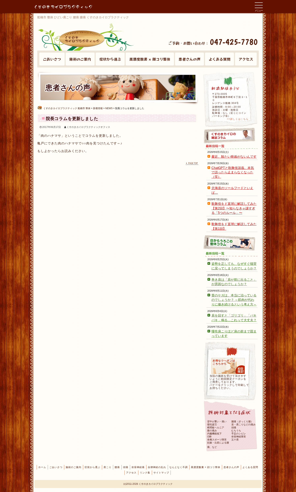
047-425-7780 (234, 41)
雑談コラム (230, 135)
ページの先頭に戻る (192, 163)
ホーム (42, 467)
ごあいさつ (52, 59)
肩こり (107, 467)
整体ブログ (230, 242)
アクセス (246, 59)
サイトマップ (161, 472)
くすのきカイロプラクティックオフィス (88, 127)
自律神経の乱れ (157, 467)
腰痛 (117, 467)
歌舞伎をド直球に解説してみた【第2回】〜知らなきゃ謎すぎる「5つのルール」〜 (234, 208)
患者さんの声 (189, 59)
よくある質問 (219, 59)
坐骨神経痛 (138, 467)
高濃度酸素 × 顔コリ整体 (149, 59)
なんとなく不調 (178, 467)
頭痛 (125, 467)
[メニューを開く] (259, 5)
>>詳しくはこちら (237, 119)
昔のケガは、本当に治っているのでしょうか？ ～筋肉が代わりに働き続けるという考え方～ (234, 300)
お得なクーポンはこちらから (228, 366)
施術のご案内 (80, 59)
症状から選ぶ (110, 59)
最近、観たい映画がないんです (234, 156)
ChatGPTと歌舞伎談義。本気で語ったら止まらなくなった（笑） (232, 172)
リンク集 (145, 472)
